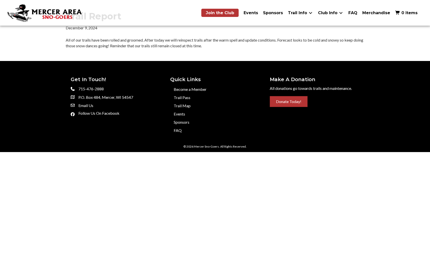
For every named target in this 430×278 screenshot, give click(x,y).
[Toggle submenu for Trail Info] (311, 13)
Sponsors (181, 122)
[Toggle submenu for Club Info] (341, 13)
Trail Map (182, 105)
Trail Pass (182, 97)
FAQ (178, 130)
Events (179, 113)
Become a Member (190, 89)
